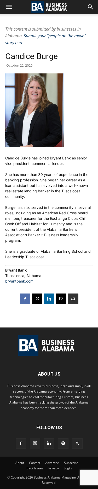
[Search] (90, 7)
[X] (37, 299)
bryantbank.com (19, 281)
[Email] (61, 299)
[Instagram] (35, 443)
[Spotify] (63, 443)
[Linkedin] (49, 299)
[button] (9, 7)
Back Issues (34, 468)
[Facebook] (25, 299)
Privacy (53, 468)
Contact (34, 463)
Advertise (52, 463)
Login (68, 468)
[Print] (73, 299)
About (19, 463)
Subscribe (71, 463)
